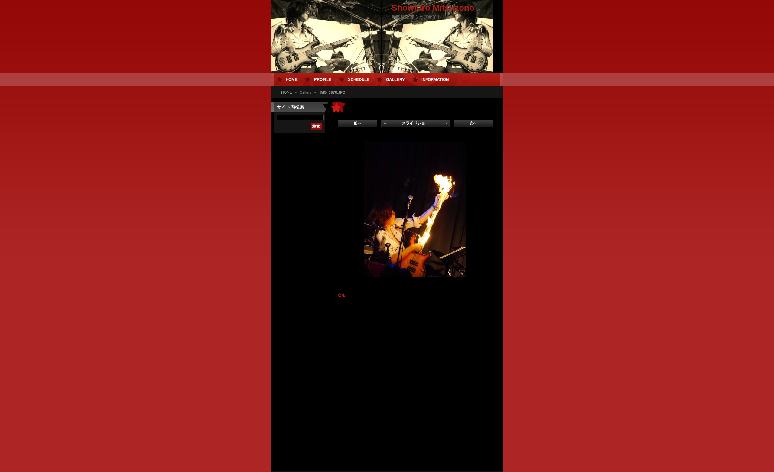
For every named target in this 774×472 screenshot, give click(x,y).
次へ (473, 123)
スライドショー (415, 123)
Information (435, 79)
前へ (358, 123)
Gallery (305, 92)
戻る (341, 295)
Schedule (358, 79)
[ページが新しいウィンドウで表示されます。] (415, 276)
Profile (322, 79)
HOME (286, 92)
